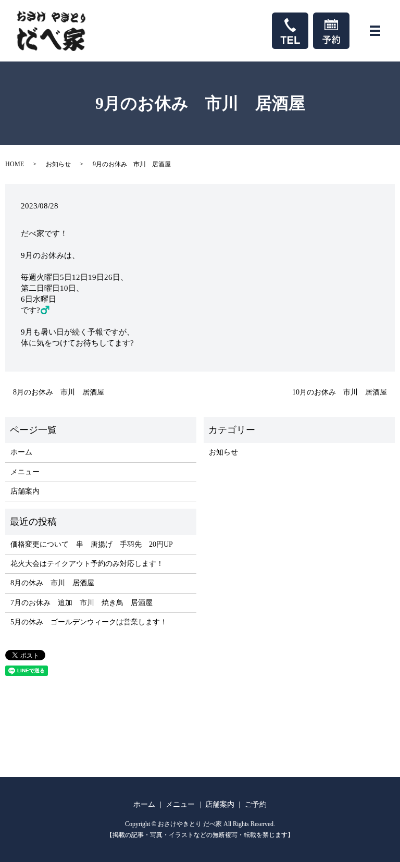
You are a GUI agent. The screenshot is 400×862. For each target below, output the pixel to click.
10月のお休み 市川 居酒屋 (339, 392)
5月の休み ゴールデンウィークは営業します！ (88, 622)
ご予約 (256, 804)
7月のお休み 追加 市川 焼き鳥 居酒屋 (81, 603)
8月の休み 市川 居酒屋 (52, 583)
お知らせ (58, 164)
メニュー (25, 472)
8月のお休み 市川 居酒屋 (58, 392)
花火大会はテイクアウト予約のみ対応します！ (87, 564)
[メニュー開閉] (375, 31)
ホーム (21, 452)
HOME (14, 164)
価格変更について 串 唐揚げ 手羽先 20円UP (91, 544)
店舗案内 (25, 491)
